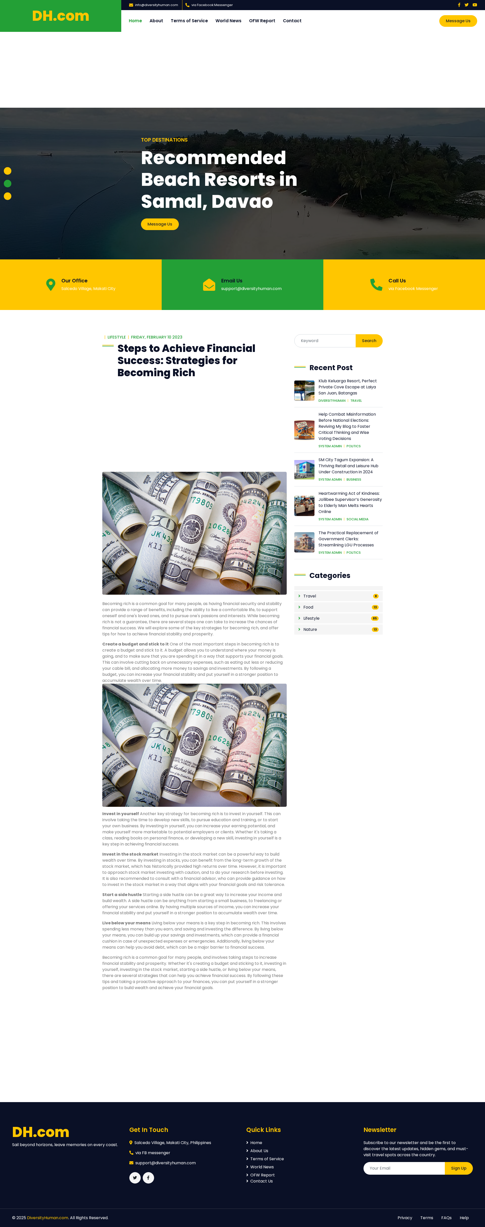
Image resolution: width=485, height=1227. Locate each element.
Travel (356, 400)
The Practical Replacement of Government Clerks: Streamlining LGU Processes (348, 539)
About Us (259, 1151)
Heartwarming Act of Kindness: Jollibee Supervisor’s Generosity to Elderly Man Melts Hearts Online (350, 502)
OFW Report (262, 21)
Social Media (358, 519)
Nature (309, 629)
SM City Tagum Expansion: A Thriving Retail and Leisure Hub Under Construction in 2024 (348, 466)
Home (135, 21)
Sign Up (459, 1168)
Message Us (458, 21)
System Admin (330, 446)
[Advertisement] (242, 69)
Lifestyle (117, 337)
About (156, 21)
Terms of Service (189, 21)
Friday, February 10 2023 (156, 337)
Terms (426, 1218)
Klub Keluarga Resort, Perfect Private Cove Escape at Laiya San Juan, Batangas (348, 387)
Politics (354, 446)
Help (464, 1218)
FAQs (446, 1218)
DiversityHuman (332, 400)
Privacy (405, 1218)
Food (307, 607)
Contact (292, 21)
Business (354, 479)
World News (228, 21)
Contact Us (261, 1181)
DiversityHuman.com (47, 1218)
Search (369, 341)
